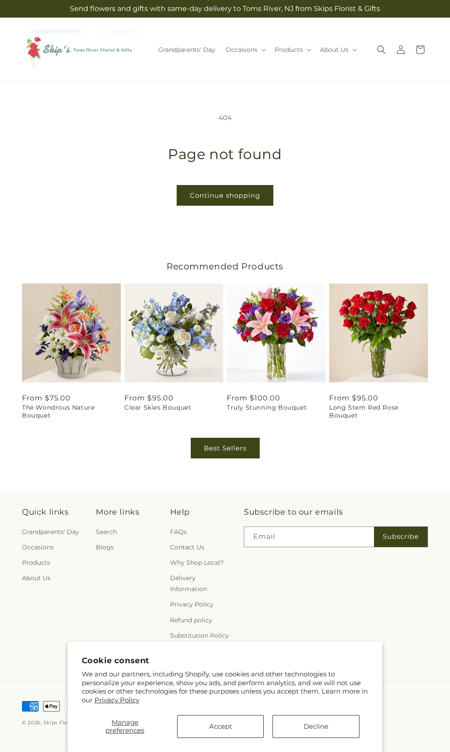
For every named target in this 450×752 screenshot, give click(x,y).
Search (106, 532)
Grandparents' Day (50, 532)
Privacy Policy (116, 700)
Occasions (38, 547)
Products (36, 563)
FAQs (178, 532)
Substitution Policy (199, 635)
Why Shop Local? (197, 563)
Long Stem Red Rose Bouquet (364, 411)
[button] (245, 49)
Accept (220, 726)
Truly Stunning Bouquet (267, 407)
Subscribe (401, 536)
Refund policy (191, 620)
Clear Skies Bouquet (157, 407)
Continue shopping (225, 195)
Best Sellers (225, 448)
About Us (36, 578)
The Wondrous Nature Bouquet (58, 411)
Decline (316, 726)
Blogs (105, 547)
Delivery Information (188, 583)
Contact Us (187, 547)
